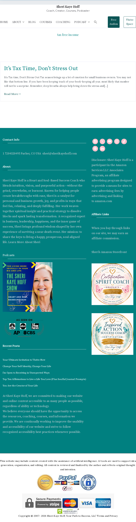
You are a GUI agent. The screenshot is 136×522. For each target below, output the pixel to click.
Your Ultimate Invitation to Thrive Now (24, 359)
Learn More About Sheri (24, 242)
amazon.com (103, 201)
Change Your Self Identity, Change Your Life (27, 366)
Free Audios (114, 22)
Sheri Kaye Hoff (68, 6)
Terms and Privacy (107, 515)
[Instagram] (117, 141)
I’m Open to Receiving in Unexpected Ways (26, 372)
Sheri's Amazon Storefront (109, 252)
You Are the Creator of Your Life (20, 385)
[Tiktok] (124, 141)
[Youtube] (109, 141)
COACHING (63, 22)
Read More (11, 94)
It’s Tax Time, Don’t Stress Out (41, 68)
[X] (102, 141)
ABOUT (16, 22)
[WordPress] (95, 148)
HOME (4, 22)
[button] (22, 22)
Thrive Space (130, 22)
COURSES (46, 22)
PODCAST (80, 22)
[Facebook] (95, 141)
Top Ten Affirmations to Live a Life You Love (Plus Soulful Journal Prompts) (44, 379)
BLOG (32, 22)
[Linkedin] (102, 148)
